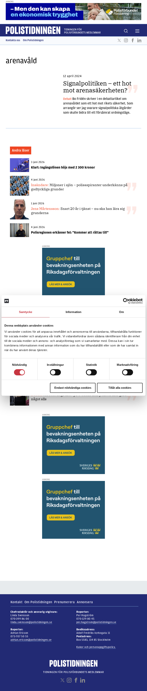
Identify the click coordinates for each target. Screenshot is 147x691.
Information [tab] (73, 312)
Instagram (126, 40)
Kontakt (17, 602)
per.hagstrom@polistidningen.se (96, 622)
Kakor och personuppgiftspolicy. (96, 647)
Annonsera (85, 602)
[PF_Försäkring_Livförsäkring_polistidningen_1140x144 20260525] (73, 11)
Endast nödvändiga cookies (72, 387)
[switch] (55, 372)
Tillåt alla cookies (119, 387)
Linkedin (139, 40)
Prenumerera (64, 602)
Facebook (133, 40)
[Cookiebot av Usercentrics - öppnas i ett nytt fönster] (126, 301)
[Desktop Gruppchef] (73, 276)
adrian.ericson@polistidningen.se (31, 639)
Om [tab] (121, 312)
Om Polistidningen (33, 40)
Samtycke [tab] (25, 312)
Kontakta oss (13, 40)
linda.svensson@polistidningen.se (31, 622)
